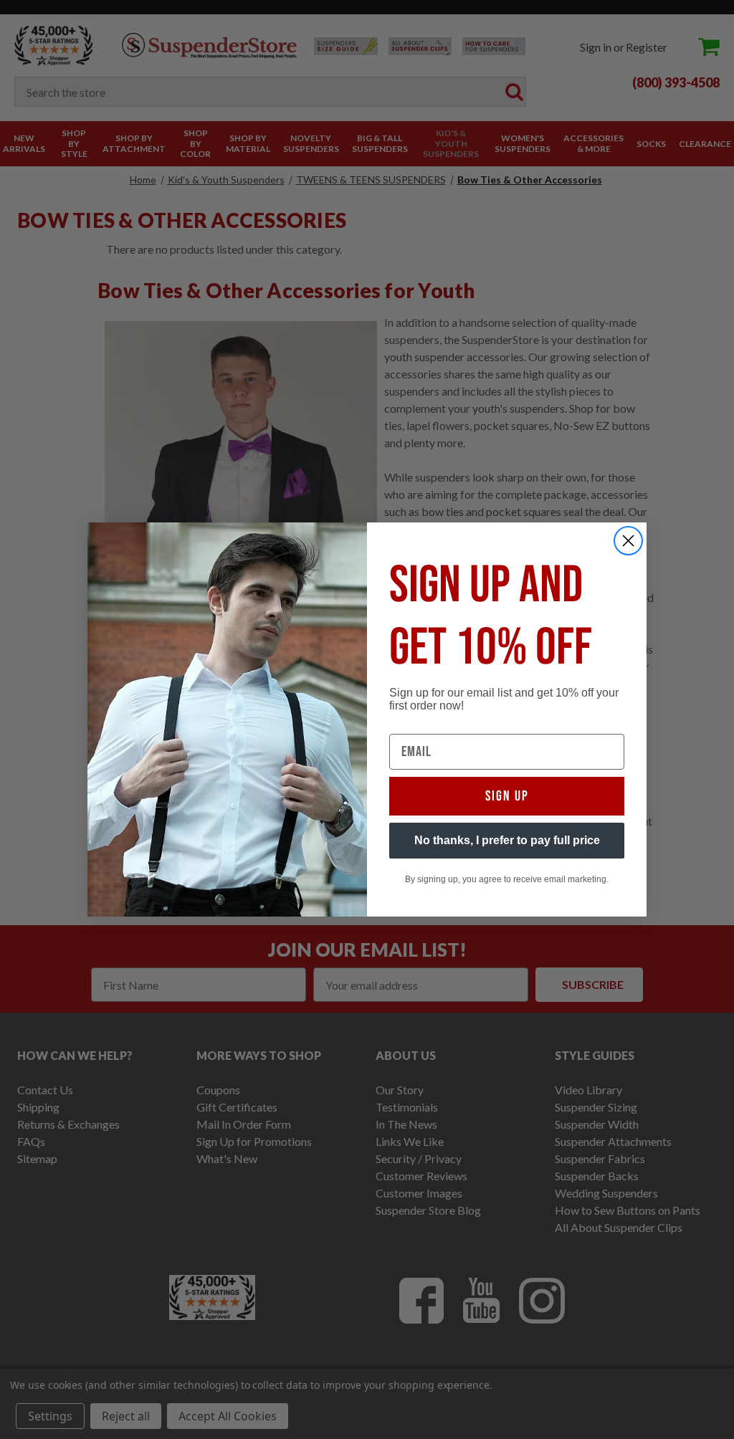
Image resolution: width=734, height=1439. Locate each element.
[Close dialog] (628, 540)
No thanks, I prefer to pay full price (507, 840)
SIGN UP (507, 796)
